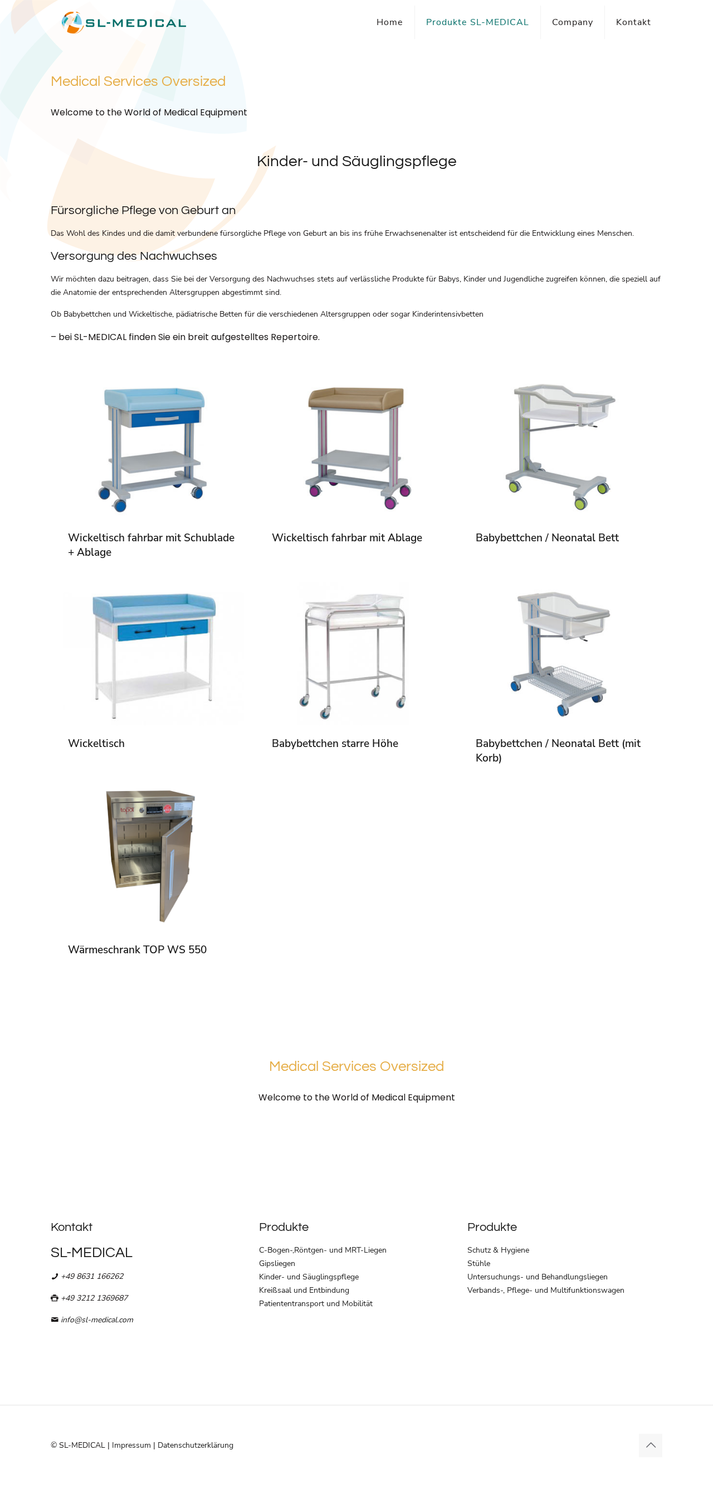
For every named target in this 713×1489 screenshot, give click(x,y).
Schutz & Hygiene (498, 1250)
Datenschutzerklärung (195, 1445)
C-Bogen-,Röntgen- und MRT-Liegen (323, 1250)
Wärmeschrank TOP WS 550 (137, 950)
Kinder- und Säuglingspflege (309, 1277)
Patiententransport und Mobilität (316, 1303)
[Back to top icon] (650, 1445)
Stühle (478, 1263)
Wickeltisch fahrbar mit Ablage (347, 538)
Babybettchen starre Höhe (335, 743)
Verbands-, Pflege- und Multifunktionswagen (545, 1290)
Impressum (131, 1445)
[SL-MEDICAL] (124, 22)
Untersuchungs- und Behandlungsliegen (537, 1277)
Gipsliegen (277, 1263)
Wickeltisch (96, 743)
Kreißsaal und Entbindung (304, 1290)
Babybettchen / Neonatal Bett (547, 538)
